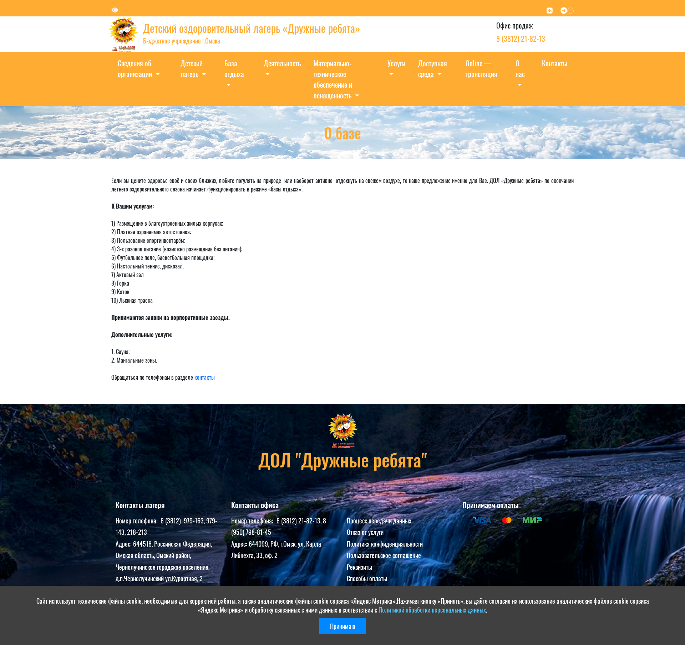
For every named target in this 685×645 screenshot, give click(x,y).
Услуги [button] (396, 63)
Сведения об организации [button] (136, 68)
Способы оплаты (367, 578)
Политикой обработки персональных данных (432, 609)
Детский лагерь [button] (192, 68)
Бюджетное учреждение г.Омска (181, 40)
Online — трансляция (481, 68)
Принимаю (342, 626)
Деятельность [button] (282, 63)
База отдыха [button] (234, 68)
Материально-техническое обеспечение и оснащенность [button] (333, 79)
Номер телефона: (138, 520)
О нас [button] (520, 68)
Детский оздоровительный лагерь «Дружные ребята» (251, 28)
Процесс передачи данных (379, 520)
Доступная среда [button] (432, 68)
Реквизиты (359, 567)
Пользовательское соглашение (384, 555)
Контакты (554, 63)
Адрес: (124, 543)
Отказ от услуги (365, 532)
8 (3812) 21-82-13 (520, 38)
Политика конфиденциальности (385, 543)
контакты (204, 377)
